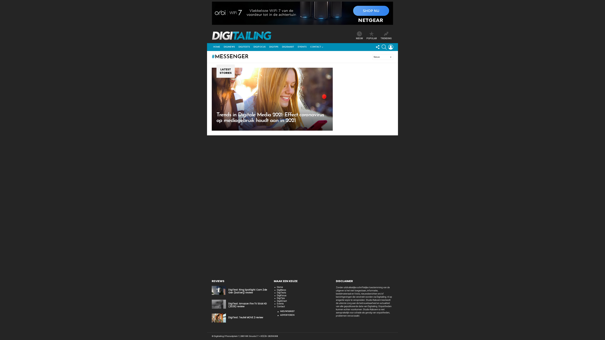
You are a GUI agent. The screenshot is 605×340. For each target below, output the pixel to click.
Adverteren (287, 315)
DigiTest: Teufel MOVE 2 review (245, 317)
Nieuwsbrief (287, 311)
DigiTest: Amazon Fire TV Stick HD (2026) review (247, 305)
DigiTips (273, 47)
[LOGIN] (390, 47)
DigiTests (244, 47)
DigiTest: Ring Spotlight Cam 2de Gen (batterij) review (247, 291)
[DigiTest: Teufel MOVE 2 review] (219, 318)
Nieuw (359, 38)
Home (216, 47)
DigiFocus (260, 47)
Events (302, 47)
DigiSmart (288, 47)
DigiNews (229, 47)
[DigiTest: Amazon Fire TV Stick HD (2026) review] (219, 304)
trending (386, 38)
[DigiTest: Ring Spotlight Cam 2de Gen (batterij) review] (219, 290)
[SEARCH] (384, 47)
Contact (315, 47)
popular (371, 38)
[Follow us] (377, 47)
